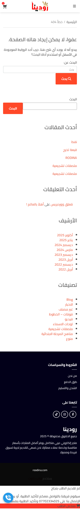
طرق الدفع (70, 382)
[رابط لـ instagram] (64, 414)
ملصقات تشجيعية (65, 166)
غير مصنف (66, 309)
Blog (69, 299)
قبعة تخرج (70, 150)
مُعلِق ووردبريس (62, 204)
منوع (69, 339)
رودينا (70, 429)
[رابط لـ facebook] (72, 414)
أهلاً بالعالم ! (35, 204)
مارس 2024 (65, 250)
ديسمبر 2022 (64, 264)
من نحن (72, 375)
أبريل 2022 (65, 269)
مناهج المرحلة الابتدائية (57, 334)
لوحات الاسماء (63, 324)
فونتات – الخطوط (61, 314)
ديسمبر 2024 (64, 245)
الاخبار (69, 304)
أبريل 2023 (65, 259)
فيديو (69, 319)
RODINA (71, 158)
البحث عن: (70, 62)
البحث (73, 99)
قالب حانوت (35, 478)
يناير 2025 (66, 240)
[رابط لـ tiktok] (56, 414)
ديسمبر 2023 (64, 255)
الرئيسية (71, 22)
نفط (74, 142)
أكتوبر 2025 (65, 235)
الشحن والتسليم (67, 388)
